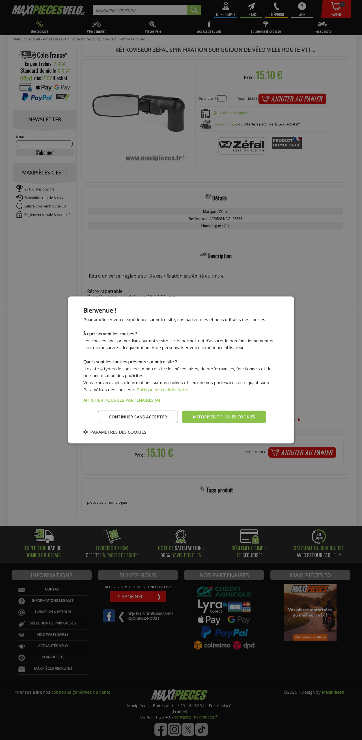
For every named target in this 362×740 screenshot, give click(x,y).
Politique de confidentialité (162, 389)
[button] (181, 399)
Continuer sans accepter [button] (138, 416)
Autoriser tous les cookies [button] (224, 416)
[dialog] (181, 370)
